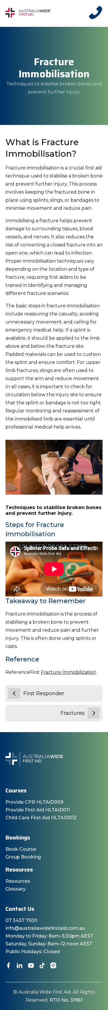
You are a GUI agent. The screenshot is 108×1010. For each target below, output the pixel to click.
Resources (17, 881)
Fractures (72, 713)
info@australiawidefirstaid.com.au (45, 928)
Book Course (20, 849)
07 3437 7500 (21, 920)
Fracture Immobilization (68, 672)
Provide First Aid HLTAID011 (37, 810)
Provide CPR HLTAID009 (34, 802)
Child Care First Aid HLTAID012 (41, 817)
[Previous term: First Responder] (14, 693)
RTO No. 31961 (66, 1000)
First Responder (43, 693)
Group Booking (23, 857)
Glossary (15, 889)
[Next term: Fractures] (94, 713)
